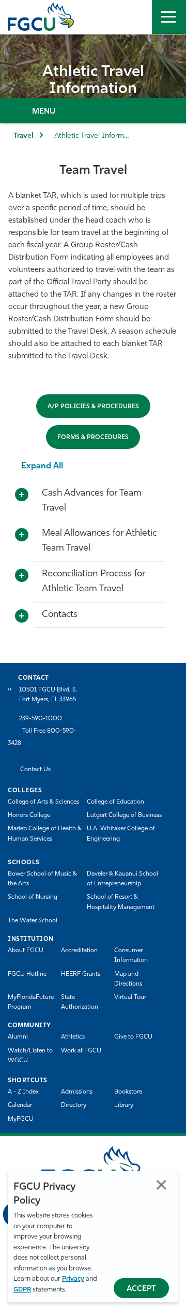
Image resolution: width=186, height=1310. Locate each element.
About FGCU (25, 951)
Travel (23, 136)
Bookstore (128, 1092)
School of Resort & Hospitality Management (120, 902)
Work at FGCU (81, 1051)
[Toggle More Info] (21, 495)
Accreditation (79, 951)
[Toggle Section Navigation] (93, 110)
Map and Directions (128, 979)
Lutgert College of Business (124, 815)
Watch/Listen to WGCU (30, 1056)
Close (161, 1184)
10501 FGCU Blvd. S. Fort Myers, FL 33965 (48, 695)
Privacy (73, 1279)
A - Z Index (23, 1092)
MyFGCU (21, 1119)
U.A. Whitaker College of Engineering (121, 834)
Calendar (20, 1105)
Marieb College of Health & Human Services (45, 834)
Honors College (29, 815)
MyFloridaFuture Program (31, 1002)
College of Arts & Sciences (43, 802)
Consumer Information (131, 955)
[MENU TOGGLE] (169, 17)
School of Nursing (32, 897)
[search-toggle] (135, 17)
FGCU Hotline (27, 974)
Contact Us (35, 770)
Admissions (76, 1092)
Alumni (18, 1037)
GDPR (22, 1289)
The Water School (32, 921)
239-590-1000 (40, 719)
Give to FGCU (133, 1037)
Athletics (73, 1037)
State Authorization (79, 1002)
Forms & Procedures (93, 437)
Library (123, 1105)
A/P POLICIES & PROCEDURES (93, 407)
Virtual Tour (130, 997)
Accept (141, 1289)
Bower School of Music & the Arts (42, 879)
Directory (73, 1105)
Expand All (42, 466)
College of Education (115, 802)
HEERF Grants (80, 974)
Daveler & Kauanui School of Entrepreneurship (122, 879)
